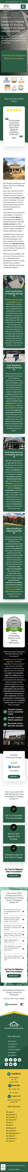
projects (10, 405)
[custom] (10, 1060)
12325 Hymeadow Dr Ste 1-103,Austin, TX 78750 (14, 1080)
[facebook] (6, 1060)
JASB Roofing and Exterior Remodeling (13, 659)
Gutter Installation (12, 1055)
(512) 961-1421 (14, 1102)
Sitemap (17, 1169)
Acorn (19, 684)
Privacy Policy (12, 1169)
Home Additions (11, 1047)
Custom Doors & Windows (14, 1049)
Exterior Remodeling (12, 1044)
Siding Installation (12, 1041)
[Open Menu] (23, 6)
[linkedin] (15, 1064)
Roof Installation (12, 1052)
